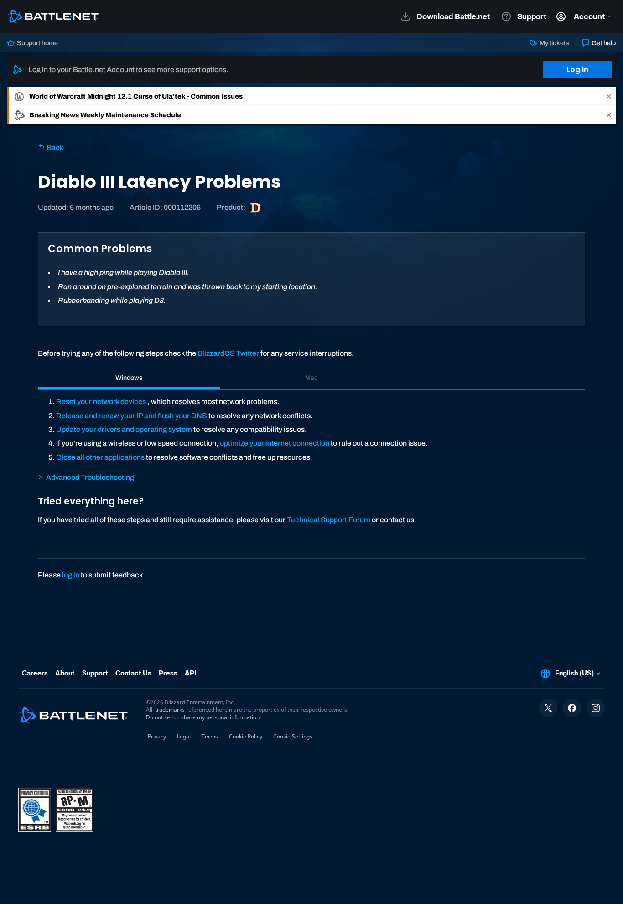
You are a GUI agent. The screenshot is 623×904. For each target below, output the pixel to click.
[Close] (609, 96)
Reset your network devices (101, 401)
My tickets (553, 43)
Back (54, 147)
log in (70, 575)
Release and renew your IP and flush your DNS (131, 416)
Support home (37, 43)
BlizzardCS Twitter (228, 353)
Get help (603, 43)
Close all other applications (100, 457)
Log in (577, 69)
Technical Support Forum (328, 520)
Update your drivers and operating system (124, 429)
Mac (311, 377)
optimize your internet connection (274, 443)
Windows (129, 377)
